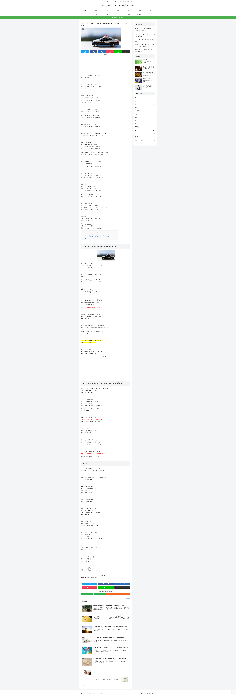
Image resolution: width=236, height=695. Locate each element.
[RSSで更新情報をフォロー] (118, 594)
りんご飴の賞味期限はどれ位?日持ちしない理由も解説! (144, 40)
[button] (154, 140)
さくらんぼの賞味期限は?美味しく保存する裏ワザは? (144, 50)
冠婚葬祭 (145, 110)
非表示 (101, 232)
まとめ (84, 238)
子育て (145, 117)
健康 (145, 123)
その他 (145, 136)
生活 (83, 577)
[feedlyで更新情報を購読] (93, 594)
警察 (95, 577)
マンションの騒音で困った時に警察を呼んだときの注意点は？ (97, 237)
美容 (145, 101)
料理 (145, 114)
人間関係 (145, 127)
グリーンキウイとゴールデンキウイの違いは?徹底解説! (145, 35)
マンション (87, 577)
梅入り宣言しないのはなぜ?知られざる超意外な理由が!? (144, 29)
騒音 (92, 577)
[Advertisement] (105, 64)
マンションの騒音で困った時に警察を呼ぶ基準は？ (94, 235)
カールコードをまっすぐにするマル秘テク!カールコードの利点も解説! (145, 45)
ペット (145, 107)
